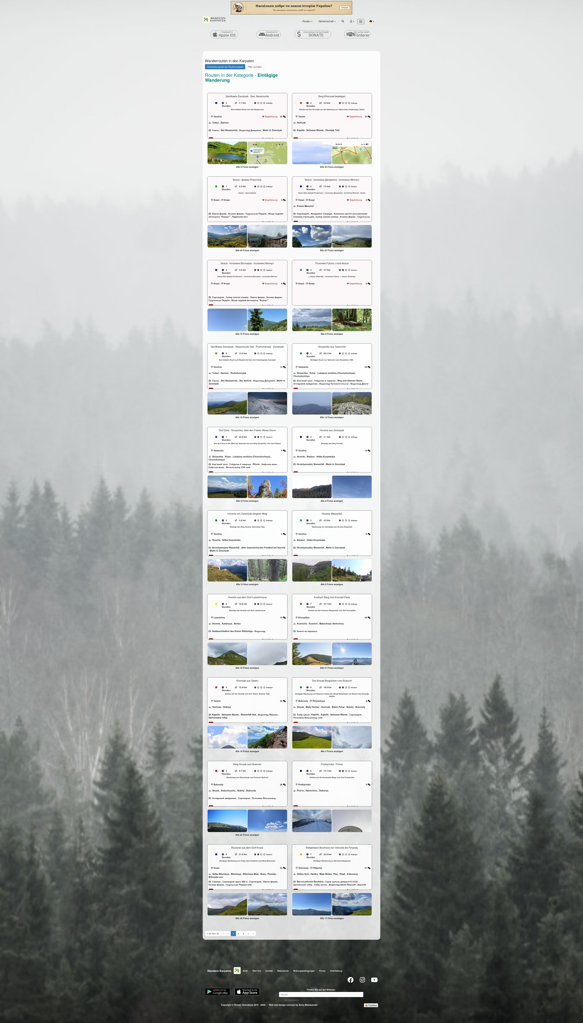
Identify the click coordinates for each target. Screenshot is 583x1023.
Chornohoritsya (301, 376)
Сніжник (216, 881)
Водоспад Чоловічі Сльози (334, 383)
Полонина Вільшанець (305, 717)
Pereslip (272, 873)
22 (281, 700)
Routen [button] (306, 21)
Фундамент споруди (321, 213)
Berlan (237, 623)
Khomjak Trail (332, 130)
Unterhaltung (336, 970)
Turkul (215, 122)
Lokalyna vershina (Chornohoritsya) (336, 372)
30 (366, 617)
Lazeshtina (219, 617)
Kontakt (269, 970)
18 (366, 450)
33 (281, 116)
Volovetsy (303, 867)
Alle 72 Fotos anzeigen (247, 333)
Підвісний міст (240, 216)
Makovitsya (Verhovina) (331, 623)
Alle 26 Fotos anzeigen (247, 918)
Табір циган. (320, 884)
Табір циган (303, 714)
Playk (342, 873)
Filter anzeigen (255, 66)
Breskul (311, 456)
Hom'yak (301, 122)
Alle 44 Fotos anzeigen (247, 250)
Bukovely (303, 700)
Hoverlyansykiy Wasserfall (310, 464)
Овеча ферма (219, 213)
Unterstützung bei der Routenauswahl (225, 66)
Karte (245, 970)
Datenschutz (283, 970)
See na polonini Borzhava (310, 881)
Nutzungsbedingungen (304, 970)
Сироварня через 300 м (234, 881)
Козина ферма (236, 213)
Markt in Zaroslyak (272, 130)
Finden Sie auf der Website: (321, 989)
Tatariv (301, 116)
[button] (372, 21)
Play (335, 873)
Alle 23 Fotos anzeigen (247, 834)
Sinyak (300, 706)
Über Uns (256, 970)
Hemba (314, 873)
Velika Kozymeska (325, 456)
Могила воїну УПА (235, 467)
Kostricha (302, 623)
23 (281, 867)
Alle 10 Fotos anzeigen (247, 417)
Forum (322, 970)
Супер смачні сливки (327, 216)
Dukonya (323, 790)
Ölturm (256, 464)
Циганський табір (302, 884)
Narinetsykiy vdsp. (218, 717)
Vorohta (218, 116)
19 (281, 617)
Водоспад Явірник (268, 714)
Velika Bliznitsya (220, 873)
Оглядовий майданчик (305, 383)
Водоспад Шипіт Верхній (342, 884)
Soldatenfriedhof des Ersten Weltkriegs (232, 631)
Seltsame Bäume (315, 130)
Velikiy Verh (303, 873)
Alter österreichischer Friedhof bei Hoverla (263, 547)
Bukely (350, 706)
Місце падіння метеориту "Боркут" (250, 300)
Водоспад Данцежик (250, 130)
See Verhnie (245, 380)
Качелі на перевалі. (307, 631)
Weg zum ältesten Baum (349, 380)
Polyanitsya (319, 700)
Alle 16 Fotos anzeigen (247, 751)
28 (281, 784)
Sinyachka (302, 372)
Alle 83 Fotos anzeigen (332, 250)
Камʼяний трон (304, 380)
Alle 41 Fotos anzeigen (332, 667)
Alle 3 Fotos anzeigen (247, 584)
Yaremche (303, 366)
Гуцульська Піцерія (255, 213)
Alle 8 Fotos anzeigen (332, 333)
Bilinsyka (213, 876)
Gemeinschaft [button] (326, 21)
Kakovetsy (352, 873)
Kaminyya (227, 623)
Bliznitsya (236, 873)
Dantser (225, 122)
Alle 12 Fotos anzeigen (332, 417)
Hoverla (301, 456)
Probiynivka (304, 784)
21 (366, 867)
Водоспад (260, 631)
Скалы (215, 130)
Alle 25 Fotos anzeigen (332, 166)
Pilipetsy (317, 867)
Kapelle (301, 130)
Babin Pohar (338, 706)
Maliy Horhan (312, 706)
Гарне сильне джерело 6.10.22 (341, 881)
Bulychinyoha (228, 790)
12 (281, 366)
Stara (263, 873)
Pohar (313, 372)
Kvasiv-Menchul (305, 205)
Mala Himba (326, 873)
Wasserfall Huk (248, 714)
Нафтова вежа (269, 464)
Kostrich (313, 623)
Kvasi (216, 199)
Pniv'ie (300, 790)
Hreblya (227, 706)
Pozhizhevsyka (238, 372)
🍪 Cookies (371, 1005)
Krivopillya (303, 617)
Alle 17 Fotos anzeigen (332, 918)
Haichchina (311, 790)
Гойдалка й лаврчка (325, 380)
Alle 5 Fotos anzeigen (332, 584)
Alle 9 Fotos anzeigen (247, 166)
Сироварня (303, 213)
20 (366, 366)
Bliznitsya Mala (251, 873)
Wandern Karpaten (219, 971)
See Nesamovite (229, 130)
